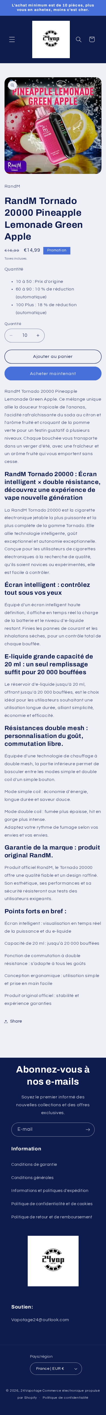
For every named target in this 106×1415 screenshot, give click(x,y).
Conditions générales (32, 1178)
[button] (11, 39)
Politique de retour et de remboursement (51, 1217)
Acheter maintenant (53, 373)
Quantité (13, 324)
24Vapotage (31, 1390)
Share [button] (16, 1021)
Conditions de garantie (34, 1164)
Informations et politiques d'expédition (49, 1191)
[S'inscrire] (87, 1129)
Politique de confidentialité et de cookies (51, 1204)
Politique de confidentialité (66, 1397)
